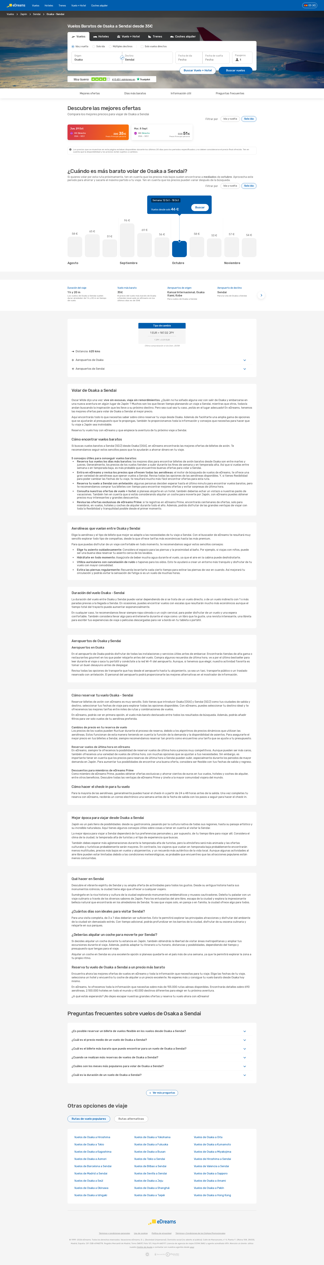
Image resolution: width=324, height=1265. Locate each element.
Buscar (200, 207)
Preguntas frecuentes (230, 93)
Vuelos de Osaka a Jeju (148, 1180)
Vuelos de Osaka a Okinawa (91, 1188)
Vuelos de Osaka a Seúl (89, 1180)
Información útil (181, 93)
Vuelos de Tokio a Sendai (149, 1159)
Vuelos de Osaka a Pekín (209, 1188)
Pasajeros (240, 55)
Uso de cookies (141, 1233)
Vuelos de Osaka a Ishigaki (90, 1195)
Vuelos (35, 5)
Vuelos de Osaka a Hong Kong (212, 1195)
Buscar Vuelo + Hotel (198, 70)
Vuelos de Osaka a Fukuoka (151, 1144)
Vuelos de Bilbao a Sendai (150, 1166)
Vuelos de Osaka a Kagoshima (92, 1151)
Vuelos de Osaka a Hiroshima (92, 1137)
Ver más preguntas (164, 1092)
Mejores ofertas (90, 93)
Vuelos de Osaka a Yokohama (152, 1137)
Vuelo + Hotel (78, 5)
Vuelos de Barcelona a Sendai (93, 1166)
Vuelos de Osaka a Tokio (89, 1144)
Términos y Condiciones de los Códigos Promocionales (200, 1233)
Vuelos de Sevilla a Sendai (150, 1173)
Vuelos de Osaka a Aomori (90, 1159)
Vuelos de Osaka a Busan (150, 1151)
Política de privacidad (161, 1233)
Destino (129, 55)
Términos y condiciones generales (114, 1233)
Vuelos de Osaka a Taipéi (149, 1195)
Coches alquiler (99, 5)
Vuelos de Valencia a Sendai (211, 1166)
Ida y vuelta (230, 118)
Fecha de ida (185, 55)
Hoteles (49, 5)
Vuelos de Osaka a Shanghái (152, 1188)
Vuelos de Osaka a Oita (208, 1137)
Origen (77, 55)
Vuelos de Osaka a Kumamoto (212, 1144)
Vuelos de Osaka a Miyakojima (212, 1151)
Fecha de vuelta (214, 55)
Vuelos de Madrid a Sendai (90, 1173)
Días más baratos (135, 93)
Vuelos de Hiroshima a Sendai (212, 1159)
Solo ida (249, 118)
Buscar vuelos (235, 70)
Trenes (62, 5)
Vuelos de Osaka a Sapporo (210, 1173)
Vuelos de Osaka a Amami (210, 1180)
